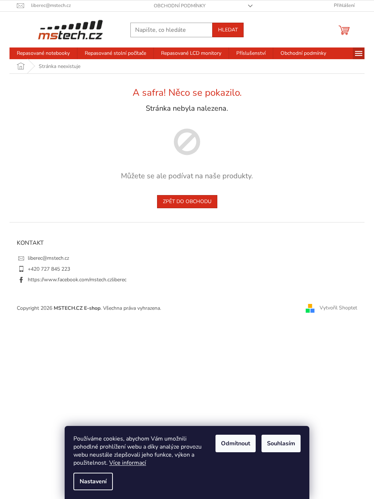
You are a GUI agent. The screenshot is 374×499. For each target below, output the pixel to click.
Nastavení (93, 481)
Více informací (127, 463)
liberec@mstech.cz (48, 258)
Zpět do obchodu (187, 201)
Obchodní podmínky (180, 6)
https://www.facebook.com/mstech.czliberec (77, 279)
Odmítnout (235, 443)
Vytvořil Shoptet (338, 307)
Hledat (228, 29)
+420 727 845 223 (49, 269)
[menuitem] (43, 53)
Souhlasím (281, 443)
